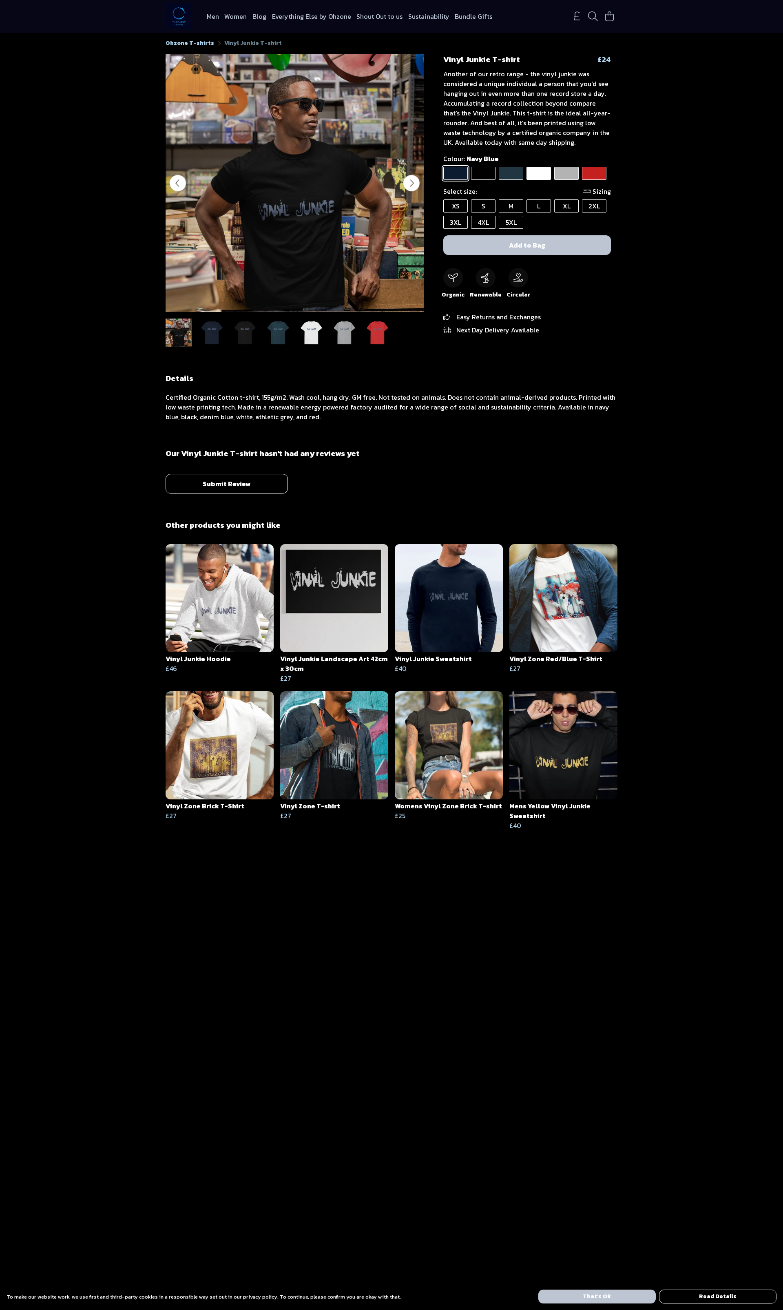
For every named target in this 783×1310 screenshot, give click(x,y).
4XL (483, 222)
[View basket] (609, 16)
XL (567, 206)
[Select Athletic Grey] (566, 173)
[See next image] (411, 183)
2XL (594, 206)
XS (456, 206)
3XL (455, 222)
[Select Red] (594, 173)
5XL (511, 222)
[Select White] (538, 173)
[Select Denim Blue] (511, 173)
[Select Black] (483, 173)
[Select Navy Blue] (455, 173)
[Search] (593, 16)
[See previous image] (178, 183)
